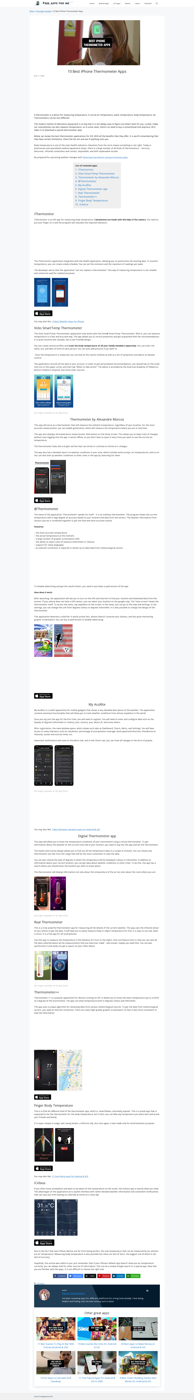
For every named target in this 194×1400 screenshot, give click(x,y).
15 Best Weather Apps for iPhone (68, 321)
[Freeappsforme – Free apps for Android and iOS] (53, 3)
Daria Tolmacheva (73, 1293)
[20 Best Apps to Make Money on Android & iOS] (138, 1338)
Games (127, 3)
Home (91, 3)
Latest (137, 3)
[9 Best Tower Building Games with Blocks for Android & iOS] (138, 1372)
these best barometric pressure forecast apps (105, 157)
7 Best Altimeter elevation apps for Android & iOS (76, 829)
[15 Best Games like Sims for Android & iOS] (97, 1338)
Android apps (104, 3)
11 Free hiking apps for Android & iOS (70, 1176)
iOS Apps (40, 1283)
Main (32, 11)
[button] (157, 3)
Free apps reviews (43, 11)
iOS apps (117, 3)
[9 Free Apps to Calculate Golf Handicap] (55, 1372)
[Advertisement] (97, 96)
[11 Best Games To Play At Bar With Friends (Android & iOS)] (55, 1338)
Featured (147, 3)
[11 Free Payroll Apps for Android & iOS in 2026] (97, 1372)
